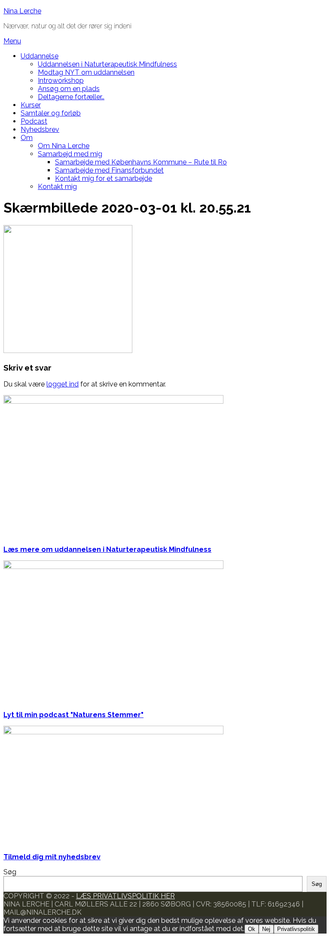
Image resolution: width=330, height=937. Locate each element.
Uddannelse (39, 56)
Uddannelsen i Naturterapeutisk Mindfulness (107, 64)
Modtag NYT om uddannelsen (86, 72)
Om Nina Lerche (63, 146)
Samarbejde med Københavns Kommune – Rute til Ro (141, 162)
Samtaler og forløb (51, 113)
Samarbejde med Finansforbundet (109, 170)
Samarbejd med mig (70, 154)
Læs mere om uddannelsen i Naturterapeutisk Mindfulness (107, 549)
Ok (251, 929)
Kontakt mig (57, 187)
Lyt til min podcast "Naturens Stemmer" (73, 715)
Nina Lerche (22, 11)
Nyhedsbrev (40, 129)
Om (27, 138)
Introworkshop (61, 80)
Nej (266, 929)
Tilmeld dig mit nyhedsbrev (52, 857)
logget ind (62, 384)
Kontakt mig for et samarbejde (103, 178)
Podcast (34, 121)
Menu (12, 41)
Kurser (31, 105)
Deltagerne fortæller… (71, 97)
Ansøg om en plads (69, 89)
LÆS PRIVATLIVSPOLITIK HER (125, 896)
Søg (9, 872)
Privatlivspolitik (296, 929)
